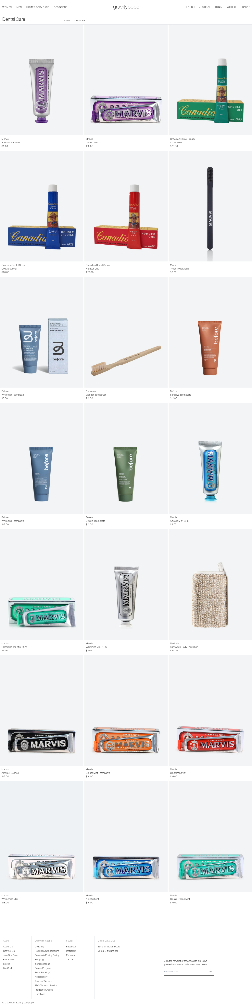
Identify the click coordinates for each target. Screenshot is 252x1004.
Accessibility (41, 977)
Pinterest (70, 955)
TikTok (69, 959)
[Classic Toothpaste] (126, 458)
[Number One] (126, 206)
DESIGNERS (60, 7)
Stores (6, 964)
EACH (5, 142)
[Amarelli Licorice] (41, 710)
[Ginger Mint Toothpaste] (126, 710)
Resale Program (43, 968)
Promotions (9, 959)
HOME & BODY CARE (37, 7)
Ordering (39, 946)
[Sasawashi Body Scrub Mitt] (210, 584)
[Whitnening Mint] (41, 836)
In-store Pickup (42, 964)
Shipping (39, 959)
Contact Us (9, 951)
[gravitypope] (126, 7)
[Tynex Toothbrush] (210, 206)
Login (218, 7)
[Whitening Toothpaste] (41, 332)
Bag (246, 7)
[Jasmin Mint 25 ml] (41, 80)
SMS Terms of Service (46, 985)
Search (190, 7)
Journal (204, 7)
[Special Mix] (210, 80)
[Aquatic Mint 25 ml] (210, 458)
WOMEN (7, 7)
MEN (19, 7)
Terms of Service (43, 981)
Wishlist (232, 7)
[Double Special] (41, 206)
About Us (8, 946)
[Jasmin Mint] (126, 80)
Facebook (71, 946)
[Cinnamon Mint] (210, 710)
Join (210, 971)
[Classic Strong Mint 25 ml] (41, 584)
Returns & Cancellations (47, 951)
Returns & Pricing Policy (47, 955)
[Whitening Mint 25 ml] (126, 584)
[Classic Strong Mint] (210, 836)
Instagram (71, 951)
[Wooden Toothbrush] (126, 332)
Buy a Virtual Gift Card (109, 946)
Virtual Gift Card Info (108, 951)
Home (66, 20)
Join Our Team (10, 955)
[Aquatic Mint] (126, 836)
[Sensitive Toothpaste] (210, 332)
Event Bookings (42, 972)
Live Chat (7, 968)
